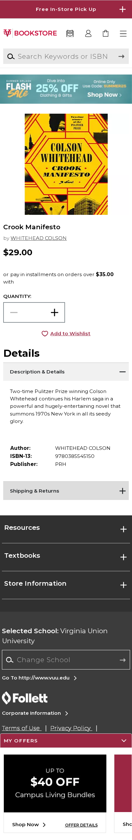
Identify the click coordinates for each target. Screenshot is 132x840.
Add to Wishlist (70, 333)
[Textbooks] (70, 34)
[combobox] (66, 660)
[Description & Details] (65, 370)
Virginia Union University (55, 636)
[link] (106, 34)
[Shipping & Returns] (65, 489)
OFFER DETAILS (81, 825)
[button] (66, 9)
